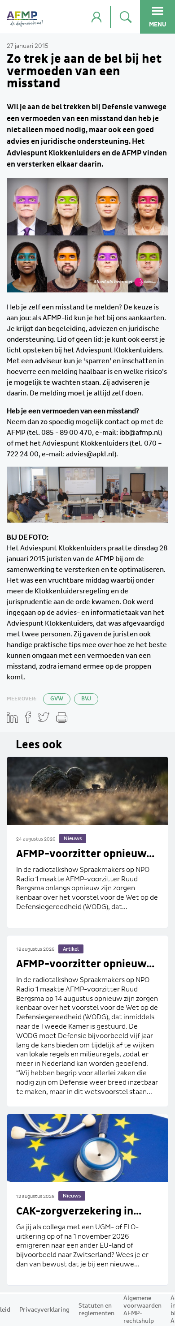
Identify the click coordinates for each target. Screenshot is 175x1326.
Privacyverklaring (44, 1310)
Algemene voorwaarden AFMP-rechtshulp (142, 1309)
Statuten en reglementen (96, 1310)
